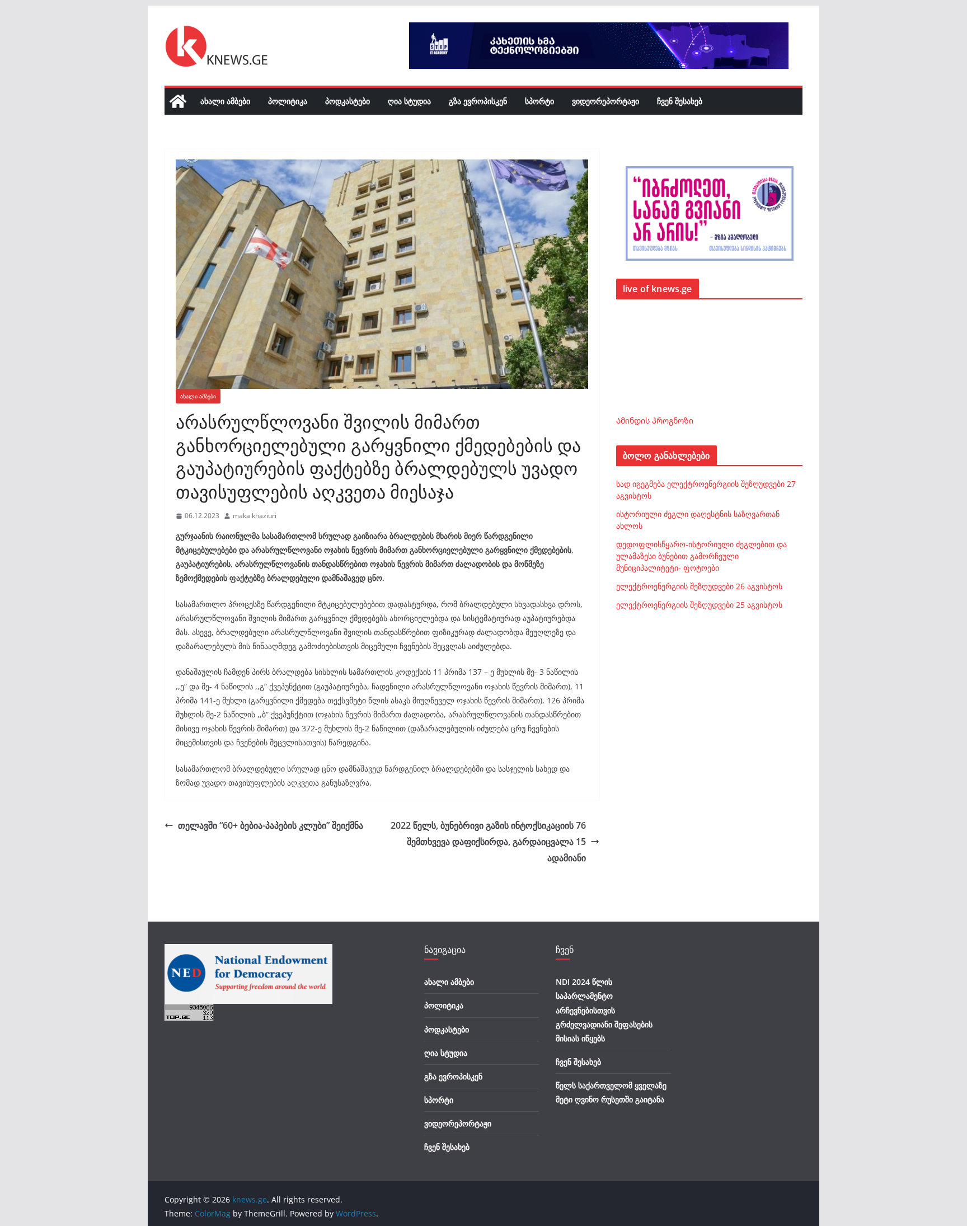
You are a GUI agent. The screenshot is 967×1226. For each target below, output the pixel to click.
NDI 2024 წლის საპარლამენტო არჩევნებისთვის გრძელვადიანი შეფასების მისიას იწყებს (604, 1010)
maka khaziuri (254, 515)
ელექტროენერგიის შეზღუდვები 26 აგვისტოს (699, 586)
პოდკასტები (347, 101)
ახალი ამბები (225, 101)
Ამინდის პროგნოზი (654, 420)
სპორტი (539, 101)
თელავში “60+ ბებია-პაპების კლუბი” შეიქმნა (270, 825)
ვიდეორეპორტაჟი (605, 101)
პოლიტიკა (287, 101)
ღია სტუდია (409, 101)
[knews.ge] (178, 101)
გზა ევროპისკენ (478, 101)
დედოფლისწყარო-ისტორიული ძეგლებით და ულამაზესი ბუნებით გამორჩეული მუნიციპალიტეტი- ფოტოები (701, 556)
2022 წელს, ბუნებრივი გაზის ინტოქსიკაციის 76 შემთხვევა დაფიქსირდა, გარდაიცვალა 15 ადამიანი (488, 841)
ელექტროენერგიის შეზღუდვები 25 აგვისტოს (699, 604)
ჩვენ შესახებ (679, 101)
